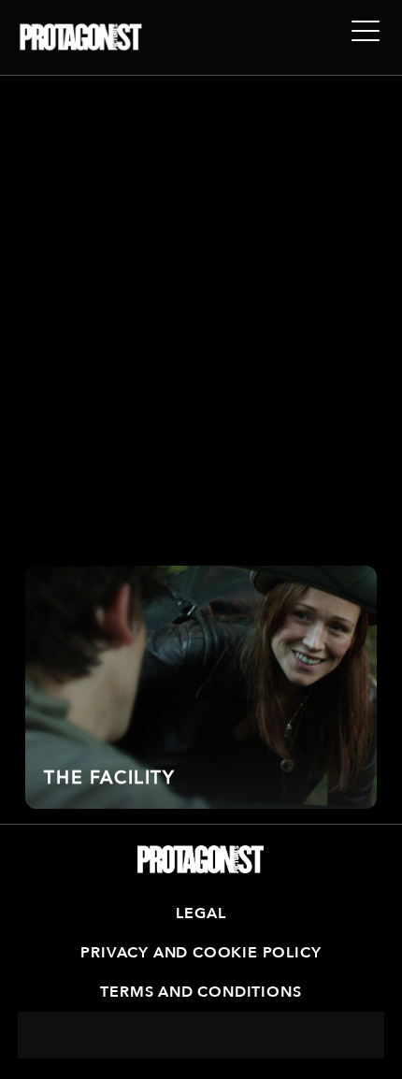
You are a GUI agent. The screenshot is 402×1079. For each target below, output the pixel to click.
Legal (200, 913)
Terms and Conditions (200, 992)
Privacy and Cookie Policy (200, 952)
